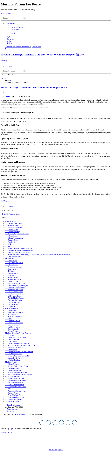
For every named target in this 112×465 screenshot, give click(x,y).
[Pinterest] (61, 422)
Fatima (3, 78)
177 (11, 80)
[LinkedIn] (74, 422)
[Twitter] (48, 422)
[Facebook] (41, 422)
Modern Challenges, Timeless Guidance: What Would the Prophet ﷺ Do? (42, 54)
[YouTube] (68, 422)
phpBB (12, 429)
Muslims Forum (20, 415)
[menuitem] (17, 27)
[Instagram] (54, 422)
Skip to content (6, 13)
